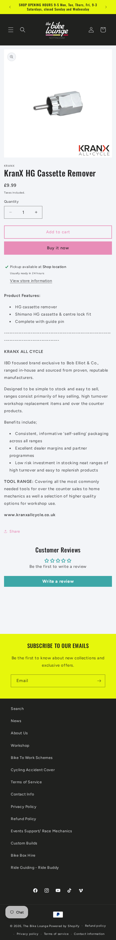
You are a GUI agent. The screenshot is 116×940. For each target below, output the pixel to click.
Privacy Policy (23, 806)
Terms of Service (26, 782)
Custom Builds (24, 843)
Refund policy (95, 926)
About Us (19, 733)
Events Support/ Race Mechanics (41, 831)
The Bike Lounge (36, 926)
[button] (11, 30)
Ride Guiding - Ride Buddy (35, 867)
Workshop (20, 745)
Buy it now (58, 247)
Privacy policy (28, 934)
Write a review (58, 581)
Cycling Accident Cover (33, 770)
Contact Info (22, 794)
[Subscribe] (99, 680)
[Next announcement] (106, 7)
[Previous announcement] (10, 7)
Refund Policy (23, 819)
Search (17, 708)
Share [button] (14, 531)
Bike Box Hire (23, 855)
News (16, 721)
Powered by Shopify (64, 926)
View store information (31, 281)
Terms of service (56, 934)
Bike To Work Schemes (32, 757)
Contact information (89, 934)
